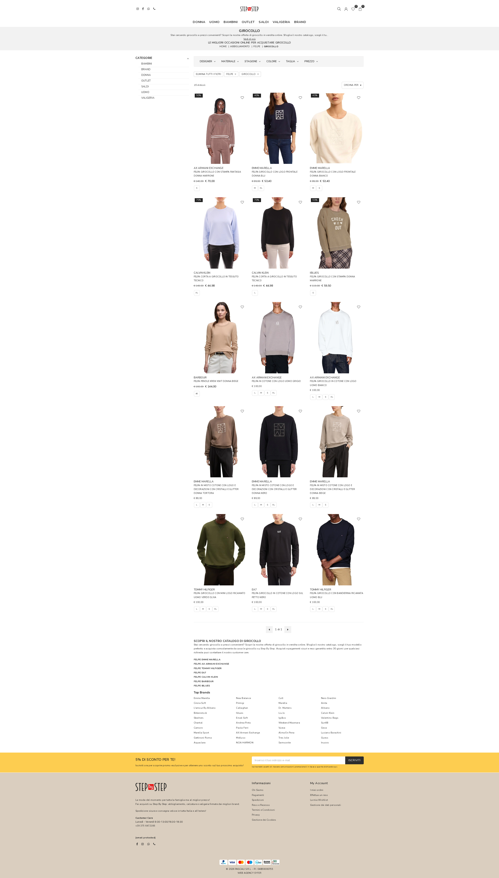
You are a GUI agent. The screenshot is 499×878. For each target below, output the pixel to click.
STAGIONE (251, 61)
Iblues (239, 713)
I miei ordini (316, 790)
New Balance (243, 698)
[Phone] (154, 844)
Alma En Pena (286, 732)
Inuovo (325, 742)
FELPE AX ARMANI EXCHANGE (211, 663)
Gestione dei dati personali (325, 805)
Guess (324, 737)
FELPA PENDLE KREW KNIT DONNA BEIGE (216, 381)
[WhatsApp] (148, 844)
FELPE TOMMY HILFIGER (208, 668)
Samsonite (285, 742)
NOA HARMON (244, 742)
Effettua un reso (319, 795)
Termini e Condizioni (263, 809)
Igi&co (282, 717)
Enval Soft (242, 717)
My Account (319, 783)
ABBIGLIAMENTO (240, 46)
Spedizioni (258, 800)
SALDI (264, 22)
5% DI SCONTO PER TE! (155, 760)
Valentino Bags (329, 717)
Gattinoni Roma (203, 737)
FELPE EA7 (200, 672)
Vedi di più (249, 39)
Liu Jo (282, 713)
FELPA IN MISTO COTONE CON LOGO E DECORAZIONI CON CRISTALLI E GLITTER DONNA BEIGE (332, 489)
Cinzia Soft (200, 703)
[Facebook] (137, 844)
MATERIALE (228, 61)
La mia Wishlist (319, 800)
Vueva (282, 727)
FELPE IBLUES (202, 685)
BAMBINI (231, 22)
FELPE (256, 46)
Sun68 (324, 722)
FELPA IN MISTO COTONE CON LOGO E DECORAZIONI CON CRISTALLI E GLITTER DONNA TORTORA (216, 489)
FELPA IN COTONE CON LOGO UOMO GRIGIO (276, 381)
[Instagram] (142, 844)
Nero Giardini (328, 698)
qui (335, 766)
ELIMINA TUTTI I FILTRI (208, 74)
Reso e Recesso (261, 805)
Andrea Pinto (243, 722)
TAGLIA (290, 61)
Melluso (240, 737)
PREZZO (309, 61)
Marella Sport (201, 732)
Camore (198, 727)
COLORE (271, 61)
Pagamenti (258, 795)
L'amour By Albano (205, 707)
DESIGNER (206, 61)
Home (223, 46)
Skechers (199, 717)
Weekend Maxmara (289, 722)
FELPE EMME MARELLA (207, 659)
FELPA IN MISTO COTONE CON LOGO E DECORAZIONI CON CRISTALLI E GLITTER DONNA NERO (274, 489)
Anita (324, 703)
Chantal (198, 722)
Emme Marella (202, 698)
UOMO (214, 22)
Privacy (256, 814)
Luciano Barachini (331, 732)
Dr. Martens (285, 707)
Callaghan (242, 707)
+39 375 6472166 (145, 825)
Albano (325, 707)
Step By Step (268, 648)
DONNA (199, 22)
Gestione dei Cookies (264, 819)
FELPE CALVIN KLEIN (206, 676)
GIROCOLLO (271, 46)
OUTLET (248, 22)
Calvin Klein (327, 713)
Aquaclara (200, 742)
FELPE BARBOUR (204, 681)
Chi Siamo (257, 790)
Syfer (257, 872)
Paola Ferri (242, 727)
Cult (281, 698)
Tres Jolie (284, 737)
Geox (324, 727)
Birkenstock (200, 713)
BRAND (300, 22)
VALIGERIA (281, 22)
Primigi (240, 703)
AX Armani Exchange (248, 732)
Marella (283, 703)
